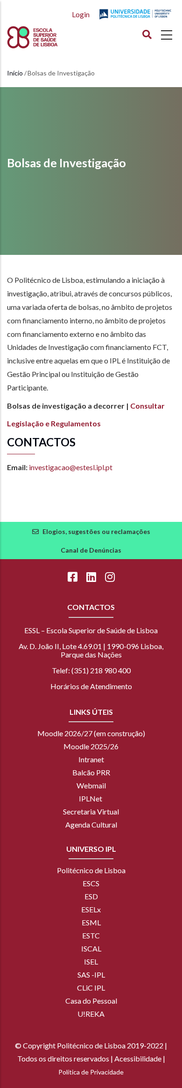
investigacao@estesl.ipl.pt (70, 467)
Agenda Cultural (91, 824)
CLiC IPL (91, 987)
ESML (91, 922)
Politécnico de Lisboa (91, 870)
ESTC (91, 935)
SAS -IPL (91, 974)
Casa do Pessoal (91, 1000)
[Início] (49, 37)
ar (161, 405)
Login (81, 14)
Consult (143, 405)
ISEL (91, 961)
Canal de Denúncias (91, 550)
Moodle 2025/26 (91, 746)
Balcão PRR (91, 772)
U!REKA (91, 1013)
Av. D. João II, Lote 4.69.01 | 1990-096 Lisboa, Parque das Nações (91, 650)
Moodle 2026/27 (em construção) (91, 733)
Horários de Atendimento (91, 686)
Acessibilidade (137, 1058)
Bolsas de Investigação (66, 163)
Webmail (91, 785)
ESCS (91, 883)
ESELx (91, 909)
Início (15, 73)
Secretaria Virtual (91, 811)
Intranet (91, 759)
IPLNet (90, 798)
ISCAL (91, 948)
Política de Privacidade (91, 1072)
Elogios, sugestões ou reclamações (96, 531)
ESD (91, 896)
